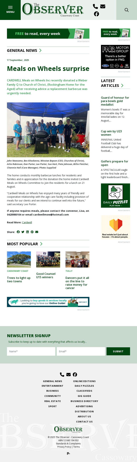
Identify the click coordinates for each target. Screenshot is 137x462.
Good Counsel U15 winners (45, 275)
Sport (52, 406)
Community (52, 396)
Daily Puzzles (84, 385)
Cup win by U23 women (111, 133)
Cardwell (27, 222)
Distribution (84, 411)
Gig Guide (84, 396)
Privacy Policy (64, 446)
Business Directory (84, 401)
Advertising (84, 406)
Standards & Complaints (68, 443)
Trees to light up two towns (19, 279)
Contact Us (84, 421)
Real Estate (52, 401)
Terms (76, 446)
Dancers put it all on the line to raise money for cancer (77, 283)
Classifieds (84, 390)
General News (22, 50)
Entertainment (52, 385)
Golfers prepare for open (114, 163)
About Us (84, 416)
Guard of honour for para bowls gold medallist (115, 101)
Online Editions (84, 381)
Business (52, 390)
